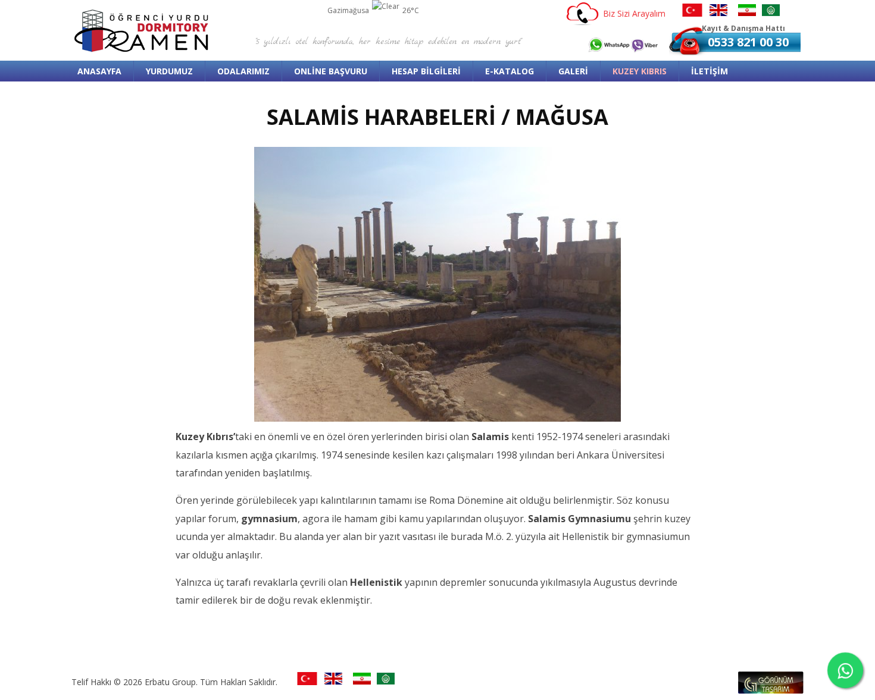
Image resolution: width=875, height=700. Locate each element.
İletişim (709, 71)
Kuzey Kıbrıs (639, 71)
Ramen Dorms (142, 30)
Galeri (573, 71)
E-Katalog (509, 71)
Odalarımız (243, 71)
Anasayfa (99, 71)
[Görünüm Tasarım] (771, 690)
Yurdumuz (169, 71)
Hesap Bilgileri (426, 71)
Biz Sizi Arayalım (634, 13)
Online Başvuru (330, 71)
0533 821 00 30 (748, 42)
